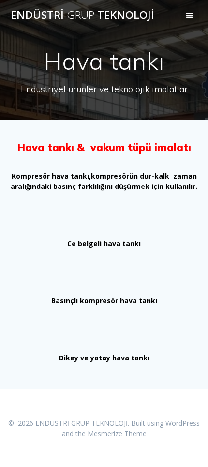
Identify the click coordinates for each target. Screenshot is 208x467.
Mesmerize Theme (117, 433)
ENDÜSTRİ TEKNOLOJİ (82, 15)
